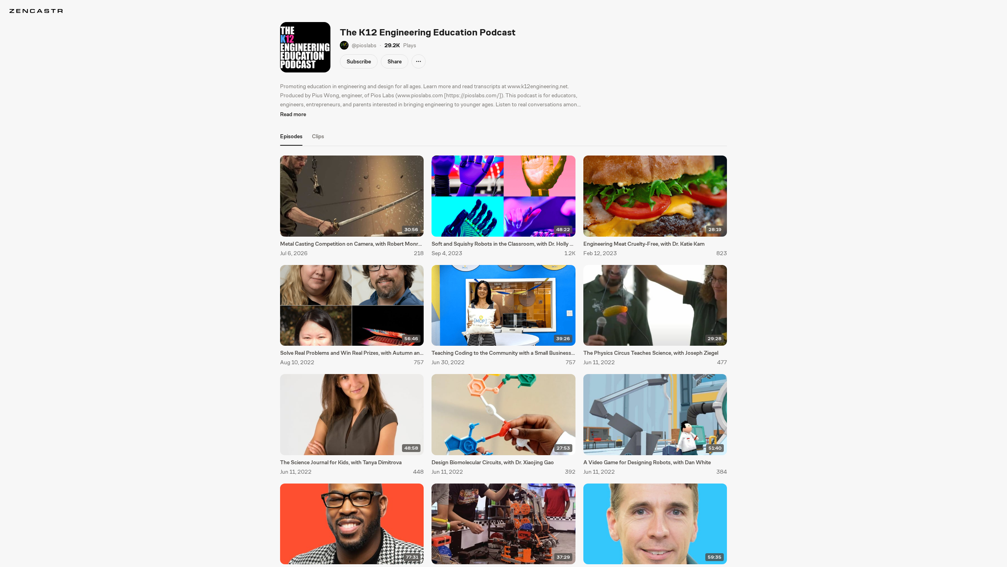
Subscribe (359, 61)
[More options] (418, 61)
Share (394, 61)
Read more (293, 114)
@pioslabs (364, 45)
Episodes (291, 136)
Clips (318, 136)
